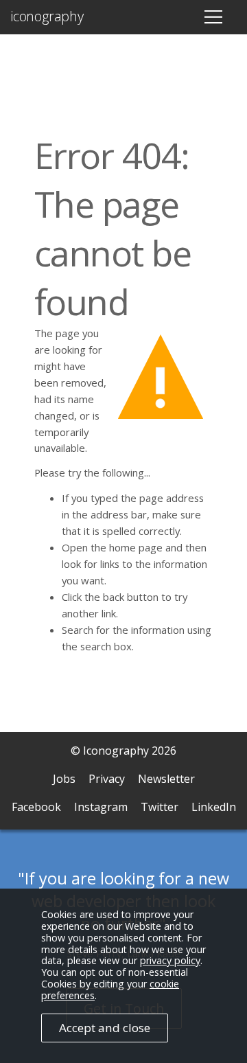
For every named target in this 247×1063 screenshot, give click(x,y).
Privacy (107, 778)
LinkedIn (213, 806)
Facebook (36, 806)
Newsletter (166, 778)
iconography (47, 16)
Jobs (64, 778)
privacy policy (170, 960)
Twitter (159, 806)
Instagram (101, 806)
